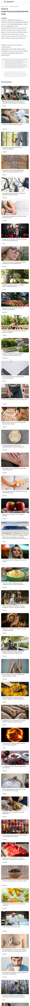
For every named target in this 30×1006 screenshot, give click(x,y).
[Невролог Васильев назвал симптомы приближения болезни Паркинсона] (15, 647)
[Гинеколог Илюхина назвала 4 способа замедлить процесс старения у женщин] (15, 601)
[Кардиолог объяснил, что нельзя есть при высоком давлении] (15, 624)
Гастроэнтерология (14, 6)
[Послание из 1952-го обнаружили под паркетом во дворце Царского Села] (15, 165)
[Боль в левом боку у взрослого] (15, 922)
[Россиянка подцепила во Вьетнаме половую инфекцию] (15, 142)
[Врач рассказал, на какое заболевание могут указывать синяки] (15, 669)
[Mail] (5, 1)
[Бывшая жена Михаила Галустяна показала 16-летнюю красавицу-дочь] (15, 234)
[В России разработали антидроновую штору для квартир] (15, 371)
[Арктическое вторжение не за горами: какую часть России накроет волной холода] (15, 532)
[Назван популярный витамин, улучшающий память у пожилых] (15, 326)
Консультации (4, 6)
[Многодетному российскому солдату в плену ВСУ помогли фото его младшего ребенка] (15, 96)
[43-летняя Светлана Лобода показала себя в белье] (15, 555)
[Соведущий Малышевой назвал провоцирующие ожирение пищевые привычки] (15, 440)
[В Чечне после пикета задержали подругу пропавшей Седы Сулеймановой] (15, 257)
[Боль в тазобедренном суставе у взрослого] (15, 394)
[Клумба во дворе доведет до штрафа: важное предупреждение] (15, 280)
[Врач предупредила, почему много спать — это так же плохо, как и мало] (15, 784)
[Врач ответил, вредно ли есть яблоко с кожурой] (15, 509)
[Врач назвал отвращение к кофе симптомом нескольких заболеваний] (15, 967)
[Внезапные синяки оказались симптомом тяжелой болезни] (15, 463)
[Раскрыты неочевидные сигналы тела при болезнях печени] (15, 211)
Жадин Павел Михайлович (14, 45)
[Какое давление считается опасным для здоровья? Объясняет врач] (15, 188)
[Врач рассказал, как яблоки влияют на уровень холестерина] (15, 303)
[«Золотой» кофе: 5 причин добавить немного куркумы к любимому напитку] (15, 692)
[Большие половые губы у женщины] (15, 119)
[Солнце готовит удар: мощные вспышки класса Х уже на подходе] (15, 738)
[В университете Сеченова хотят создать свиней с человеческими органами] (15, 715)
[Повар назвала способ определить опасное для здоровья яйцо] (15, 486)
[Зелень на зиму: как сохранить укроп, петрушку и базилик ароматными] (15, 349)
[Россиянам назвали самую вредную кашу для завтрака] (15, 761)
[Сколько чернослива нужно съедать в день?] (15, 876)
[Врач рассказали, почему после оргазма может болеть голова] (15, 417)
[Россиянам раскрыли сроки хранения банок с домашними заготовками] (15, 830)
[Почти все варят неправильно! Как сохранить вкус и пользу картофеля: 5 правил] (15, 578)
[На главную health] (10, 1)
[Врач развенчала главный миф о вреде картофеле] (15, 807)
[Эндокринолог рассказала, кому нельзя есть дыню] (15, 899)
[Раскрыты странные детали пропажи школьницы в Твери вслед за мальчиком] (15, 990)
